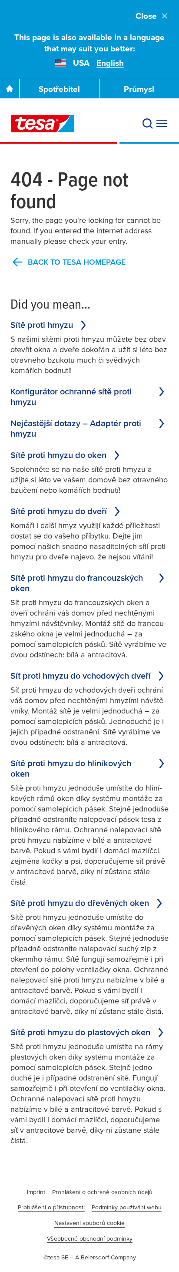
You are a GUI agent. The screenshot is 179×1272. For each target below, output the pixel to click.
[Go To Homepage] (9, 88)
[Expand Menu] (162, 124)
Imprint (36, 1191)
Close (146, 15)
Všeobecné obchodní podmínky (90, 1238)
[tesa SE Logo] (42, 123)
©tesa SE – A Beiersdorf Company (89, 1257)
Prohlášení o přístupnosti (51, 1207)
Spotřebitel (59, 89)
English (110, 62)
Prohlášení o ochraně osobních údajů (102, 1191)
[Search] (148, 124)
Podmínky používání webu (127, 1207)
